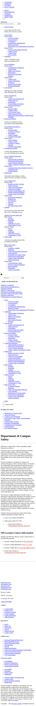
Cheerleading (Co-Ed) (14, 225)
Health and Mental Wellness (16, 192)
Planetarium (11, 268)
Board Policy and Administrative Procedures (21, 46)
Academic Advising (14, 131)
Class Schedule (12, 140)
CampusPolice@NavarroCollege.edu (19, 526)
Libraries (10, 145)
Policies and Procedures (11, 664)
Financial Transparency (11, 663)
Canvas (6, 629)
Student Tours (8, 610)
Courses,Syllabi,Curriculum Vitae (14, 677)
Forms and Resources (14, 105)
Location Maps (8, 609)
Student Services (9, 631)
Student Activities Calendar (16, 184)
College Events (12, 51)
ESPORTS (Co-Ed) (14, 223)
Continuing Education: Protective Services (20, 168)
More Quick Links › (10, 245)
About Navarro (8, 27)
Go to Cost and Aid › (10, 95)
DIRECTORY (8, 17)
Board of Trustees (13, 45)
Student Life (8, 173)
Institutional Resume (10, 648)
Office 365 (7, 626)
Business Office (12, 109)
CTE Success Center (14, 112)
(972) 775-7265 (27, 544)
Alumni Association (14, 270)
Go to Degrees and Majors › (12, 127)
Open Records (8, 645)
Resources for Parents (14, 84)
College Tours (12, 53)
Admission (7, 56)
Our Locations (12, 55)
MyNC (6, 624)
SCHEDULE (8, 15)
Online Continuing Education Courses (19, 164)
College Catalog (13, 141)
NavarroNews (12, 201)
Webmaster (7, 674)
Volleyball (11, 232)
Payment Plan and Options (16, 104)
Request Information (14, 86)
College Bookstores (10, 615)
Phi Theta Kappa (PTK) (15, 205)
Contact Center (8, 632)
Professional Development (15, 161)
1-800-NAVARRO (6, 601)
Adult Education (13, 169)
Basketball (11, 220)
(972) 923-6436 (28, 541)
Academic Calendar (14, 143)
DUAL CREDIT (9, 7)
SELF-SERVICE (9, 12)
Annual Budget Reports (11, 666)
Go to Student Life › (10, 181)
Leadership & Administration (16, 43)
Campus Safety (8, 679)
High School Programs (14, 74)
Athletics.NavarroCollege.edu (13, 215)
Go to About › (8, 35)
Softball (10, 230)
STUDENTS (8, 2)
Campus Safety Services (11, 421)
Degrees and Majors (10, 119)
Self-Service (8, 627)
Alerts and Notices (9, 415)
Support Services (13, 186)
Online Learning (13, 135)
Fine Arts (10, 202)
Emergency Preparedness (11, 423)
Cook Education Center (15, 263)
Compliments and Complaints (13, 425)
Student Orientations (14, 81)
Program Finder (12, 130)
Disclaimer (7, 671)
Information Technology (15, 197)
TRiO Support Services (15, 114)
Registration (11, 133)
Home (6, 401)
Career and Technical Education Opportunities (17, 650)
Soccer (10, 228)
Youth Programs (13, 171)
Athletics (7, 207)
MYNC (6, 10)
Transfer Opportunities (14, 146)
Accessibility (8, 669)
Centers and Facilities (14, 189)
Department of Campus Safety (17, 255)
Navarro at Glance (13, 38)
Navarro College (17, 703)
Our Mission (11, 41)
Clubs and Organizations (15, 187)
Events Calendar (9, 614)
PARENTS (7, 4)
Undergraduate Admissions (16, 67)
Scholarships (12, 102)
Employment (8, 682)
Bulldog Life (12, 199)
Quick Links (8, 237)
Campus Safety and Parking (16, 194)
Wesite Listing (8, 672)
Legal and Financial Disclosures (13, 640)
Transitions (11, 82)
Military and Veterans (14, 71)
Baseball (10, 218)
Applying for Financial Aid (16, 99)
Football (10, 222)
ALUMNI (7, 5)
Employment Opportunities (16, 256)
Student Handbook (13, 260)
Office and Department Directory (17, 50)
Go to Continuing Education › (13, 156)
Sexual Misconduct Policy (12, 643)
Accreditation (8, 661)
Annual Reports (9, 426)
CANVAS (7, 13)
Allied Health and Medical (16, 159)
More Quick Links (9, 384)
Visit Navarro (12, 69)
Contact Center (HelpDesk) (16, 258)
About (6, 300)
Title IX (6, 646)
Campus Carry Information (12, 416)
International (11, 72)
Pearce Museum (12, 266)
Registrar (10, 76)
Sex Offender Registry (11, 428)
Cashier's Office (12, 110)
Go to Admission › (9, 64)
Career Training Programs (15, 163)
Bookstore (11, 250)
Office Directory (9, 617)
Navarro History (13, 40)
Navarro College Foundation (16, 265)
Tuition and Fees (13, 100)
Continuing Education (14, 136)
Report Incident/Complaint (12, 681)
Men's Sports (8, 365)
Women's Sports (9, 375)
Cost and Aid (8, 87)
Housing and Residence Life (16, 191)
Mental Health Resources (11, 641)
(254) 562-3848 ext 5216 (27, 548)
